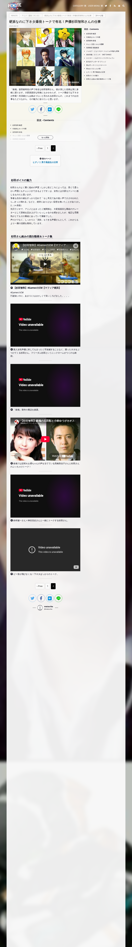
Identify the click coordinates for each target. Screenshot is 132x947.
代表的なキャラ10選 (19, 129)
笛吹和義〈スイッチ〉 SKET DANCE (98, 55)
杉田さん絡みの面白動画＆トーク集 (98, 79)
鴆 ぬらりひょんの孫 (93, 69)
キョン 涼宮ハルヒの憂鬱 (21, 135)
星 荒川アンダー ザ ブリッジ (96, 62)
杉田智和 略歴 (17, 125)
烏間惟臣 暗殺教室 (19, 139)
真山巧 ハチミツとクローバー (96, 65)
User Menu (94, 5)
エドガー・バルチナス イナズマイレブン (100, 58)
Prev (40, 148)
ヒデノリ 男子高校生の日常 (95, 72)
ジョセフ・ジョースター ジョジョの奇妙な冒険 (102, 51)
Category (78, 5)
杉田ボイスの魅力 (92, 75)
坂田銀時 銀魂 (17, 132)
